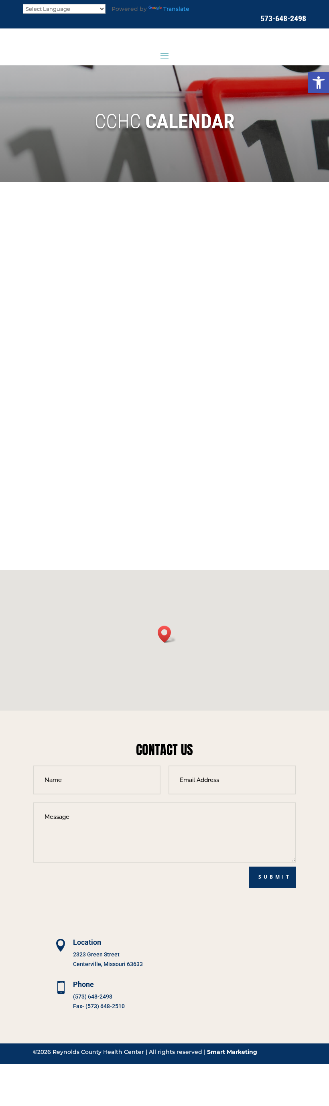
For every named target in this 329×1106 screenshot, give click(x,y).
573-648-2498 (283, 18)
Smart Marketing (232, 1051)
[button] (318, 82)
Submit (274, 876)
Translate (176, 8)
